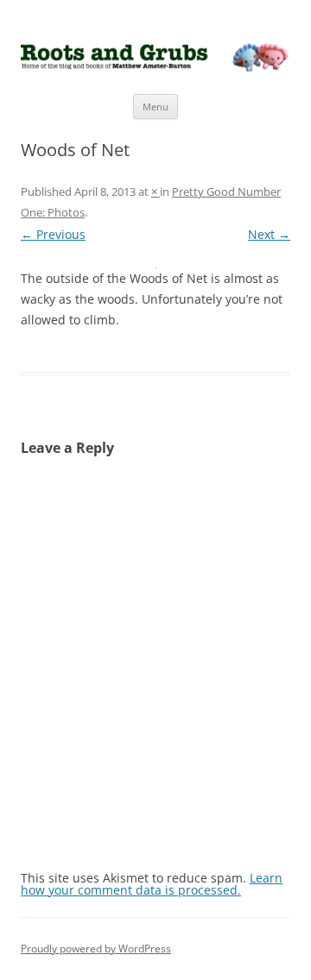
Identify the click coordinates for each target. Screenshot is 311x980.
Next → (269, 234)
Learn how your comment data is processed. (151, 884)
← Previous (53, 234)
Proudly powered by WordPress (96, 948)
